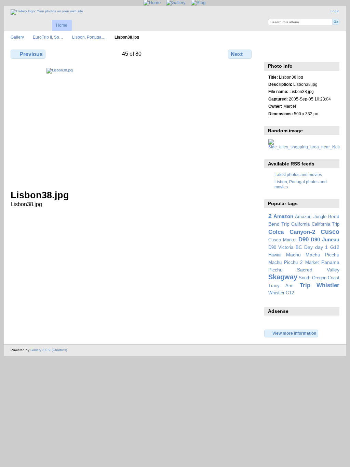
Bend (333, 216)
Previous (31, 54)
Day (308, 247)
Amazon (283, 216)
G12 (334, 247)
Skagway (282, 277)
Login (335, 11)
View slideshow (286, 53)
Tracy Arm (281, 285)
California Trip (325, 224)
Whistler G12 (281, 293)
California (300, 224)
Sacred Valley (318, 269)
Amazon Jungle (310, 216)
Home (61, 25)
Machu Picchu (322, 254)
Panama (330, 262)
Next (237, 54)
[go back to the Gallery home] (47, 12)
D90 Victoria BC (285, 247)
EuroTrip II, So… (48, 37)
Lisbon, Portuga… (89, 37)
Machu (293, 254)
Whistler (328, 285)
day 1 (321, 247)
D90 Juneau (325, 239)
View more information (294, 333)
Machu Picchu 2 (285, 262)
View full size (272, 53)
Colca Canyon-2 (291, 232)
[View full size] (132, 125)
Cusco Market (282, 240)
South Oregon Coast (319, 278)
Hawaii (274, 255)
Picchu (275, 269)
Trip (305, 285)
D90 (303, 239)
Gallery (17, 37)
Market (312, 262)
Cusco (330, 231)
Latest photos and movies (298, 174)
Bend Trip (279, 224)
